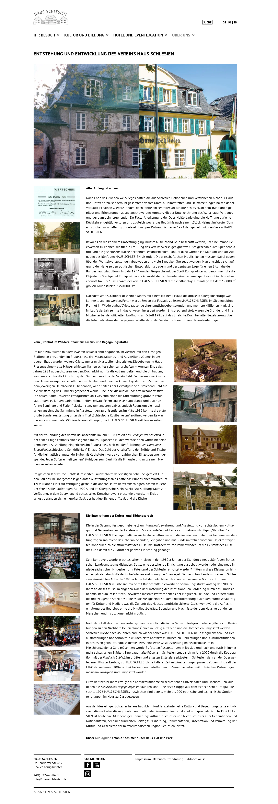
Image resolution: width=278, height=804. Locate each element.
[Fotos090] (57, 528)
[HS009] (205, 360)
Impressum (143, 759)
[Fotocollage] (135, 121)
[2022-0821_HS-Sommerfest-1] (57, 631)
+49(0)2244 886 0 (46, 775)
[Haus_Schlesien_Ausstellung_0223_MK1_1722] (57, 699)
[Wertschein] (57, 202)
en (235, 22)
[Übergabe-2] (57, 274)
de (224, 22)
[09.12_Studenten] (57, 563)
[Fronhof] (57, 238)
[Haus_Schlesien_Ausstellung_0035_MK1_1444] (57, 597)
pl (229, 22)
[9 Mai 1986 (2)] (205, 444)
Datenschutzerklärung (168, 759)
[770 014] (205, 403)
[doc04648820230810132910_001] (205, 488)
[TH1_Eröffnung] (57, 310)
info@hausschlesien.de (50, 779)
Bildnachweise (195, 759)
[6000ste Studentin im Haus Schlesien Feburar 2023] (57, 665)
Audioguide (103, 738)
